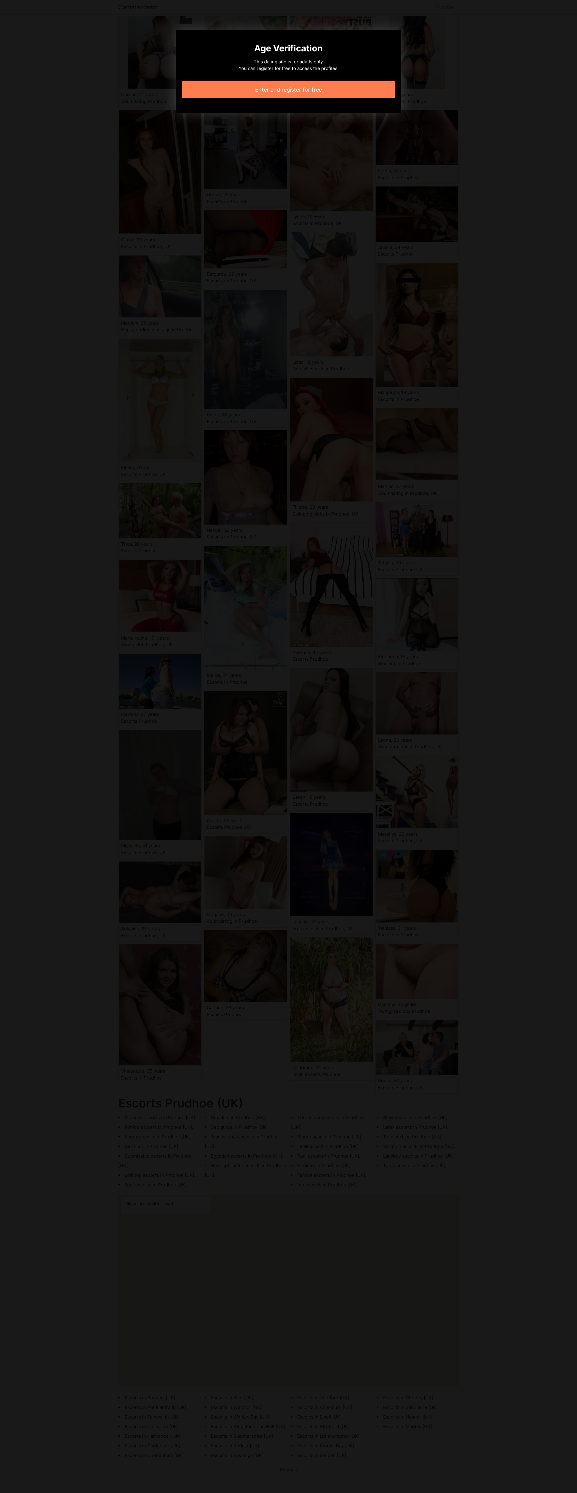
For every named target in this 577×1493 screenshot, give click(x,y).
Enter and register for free (288, 89)
